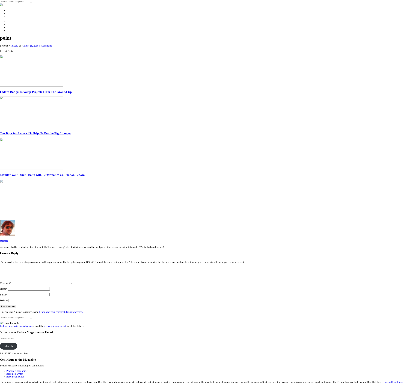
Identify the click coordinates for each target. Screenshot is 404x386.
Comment (5, 283)
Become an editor (15, 376)
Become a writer (14, 373)
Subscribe (8, 346)
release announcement (55, 326)
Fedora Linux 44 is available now (16, 326)
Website (4, 300)
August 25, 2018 (30, 45)
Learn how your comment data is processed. (61, 312)
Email (3, 294)
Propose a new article (17, 371)
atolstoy (14, 45)
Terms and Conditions (392, 382)
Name (3, 288)
